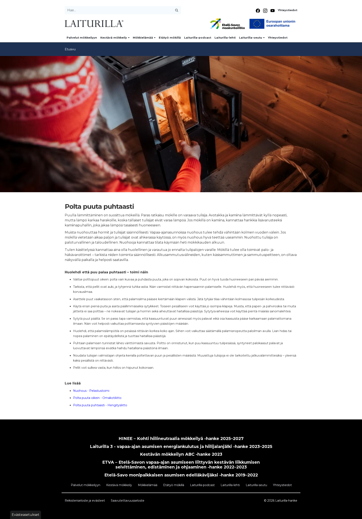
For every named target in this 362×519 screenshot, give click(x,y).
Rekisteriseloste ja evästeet (85, 500)
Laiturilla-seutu (250, 37)
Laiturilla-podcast (197, 37)
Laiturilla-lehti (225, 37)
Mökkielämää (143, 37)
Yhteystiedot (287, 10)
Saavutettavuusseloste (127, 500)
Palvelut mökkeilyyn (82, 37)
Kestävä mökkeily (113, 37)
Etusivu (70, 49)
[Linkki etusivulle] (94, 23)
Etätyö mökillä (170, 37)
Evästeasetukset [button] (25, 515)
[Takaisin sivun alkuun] (355, 514)
